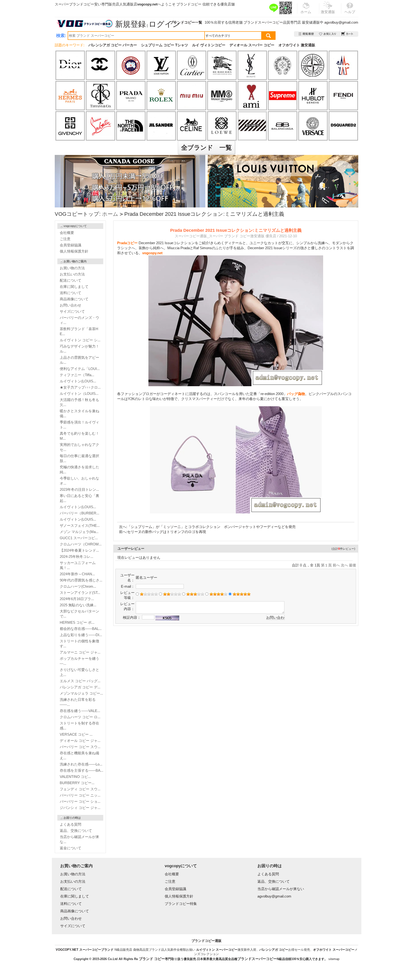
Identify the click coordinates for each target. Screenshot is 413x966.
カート (347, 34)
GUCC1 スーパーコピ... (79, 538)
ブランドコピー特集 (181, 904)
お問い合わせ (70, 305)
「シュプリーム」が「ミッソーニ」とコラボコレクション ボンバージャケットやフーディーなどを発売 (211, 527)
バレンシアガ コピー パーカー (112, 45)
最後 (352, 565)
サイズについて (72, 311)
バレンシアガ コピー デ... (80, 687)
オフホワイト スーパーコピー (333, 949)
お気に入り (328, 34)
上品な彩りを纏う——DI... (81, 635)
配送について (70, 280)
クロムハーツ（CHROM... (81, 544)
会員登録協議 (70, 245)
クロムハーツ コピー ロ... (80, 717)
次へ (344, 565)
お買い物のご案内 (75, 261)
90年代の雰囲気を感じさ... (81, 580)
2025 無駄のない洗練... (78, 605)
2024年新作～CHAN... (77, 574)
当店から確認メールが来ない (280, 889)
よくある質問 (70, 824)
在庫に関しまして (74, 287)
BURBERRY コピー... (77, 783)
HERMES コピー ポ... (77, 622)
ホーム (110, 214)
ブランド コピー (152, 959)
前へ (336, 565)
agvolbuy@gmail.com (341, 22)
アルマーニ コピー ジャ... (80, 652)
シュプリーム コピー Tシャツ (164, 45)
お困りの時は (72, 817)
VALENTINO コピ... (75, 777)
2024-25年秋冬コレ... (76, 556)
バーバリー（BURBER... (79, 513)
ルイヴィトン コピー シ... (80, 340)
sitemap (333, 959)
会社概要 (67, 233)
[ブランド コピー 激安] (84, 24)
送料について (70, 293)
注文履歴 (306, 34)
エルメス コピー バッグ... (80, 681)
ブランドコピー (188, 4)
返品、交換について (76, 831)
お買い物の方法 (72, 268)
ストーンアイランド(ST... (80, 593)
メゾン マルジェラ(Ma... (79, 532)
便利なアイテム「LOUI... (80, 369)
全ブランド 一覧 (206, 147)
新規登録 (130, 24)
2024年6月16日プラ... (77, 599)
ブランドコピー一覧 (186, 22)
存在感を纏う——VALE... (80, 711)
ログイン (164, 24)
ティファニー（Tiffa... (77, 375)
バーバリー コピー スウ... (80, 747)
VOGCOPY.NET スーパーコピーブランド (85, 949)
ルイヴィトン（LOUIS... (79, 393)
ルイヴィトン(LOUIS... (78, 381)
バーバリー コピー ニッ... (80, 795)
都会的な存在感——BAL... (81, 629)
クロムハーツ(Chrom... (78, 586)
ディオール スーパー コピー (251, 45)
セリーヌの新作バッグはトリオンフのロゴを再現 (166, 532)
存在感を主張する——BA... (81, 770)
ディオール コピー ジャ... (80, 741)
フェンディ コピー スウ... (80, 789)
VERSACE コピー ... (76, 734)
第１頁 (326, 565)
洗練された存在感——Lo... (81, 764)
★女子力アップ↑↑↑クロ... (80, 387)
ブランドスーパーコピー (263, 22)
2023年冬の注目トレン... (79, 489)
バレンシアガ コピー (273, 949)
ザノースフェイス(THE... (80, 525)
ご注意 (65, 239)
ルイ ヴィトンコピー (208, 45)
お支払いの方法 (72, 274)
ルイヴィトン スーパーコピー (217, 949)
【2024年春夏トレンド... (79, 550)
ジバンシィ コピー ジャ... (80, 808)
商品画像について (74, 299)
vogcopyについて (75, 226)
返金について (70, 848)
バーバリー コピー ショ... (80, 801)
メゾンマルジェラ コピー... (81, 693)
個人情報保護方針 (74, 251)
